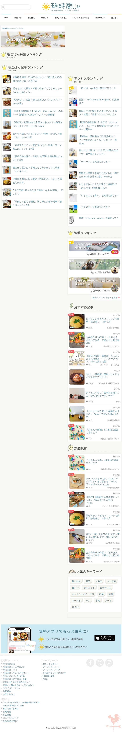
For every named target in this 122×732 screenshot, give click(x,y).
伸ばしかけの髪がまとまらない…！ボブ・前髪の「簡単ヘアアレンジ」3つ (98, 113)
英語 (88, 581)
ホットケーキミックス (83, 594)
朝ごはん (76, 581)
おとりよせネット (50, 664)
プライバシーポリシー (12, 688)
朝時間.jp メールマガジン (14, 667)
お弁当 (98, 581)
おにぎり (111, 581)
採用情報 (7, 712)
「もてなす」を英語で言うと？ (94, 207)
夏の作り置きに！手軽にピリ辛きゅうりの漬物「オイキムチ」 (36, 169)
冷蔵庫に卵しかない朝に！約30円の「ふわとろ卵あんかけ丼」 (37, 181)
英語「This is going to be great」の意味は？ (99, 101)
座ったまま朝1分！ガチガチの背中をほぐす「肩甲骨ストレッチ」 (98, 152)
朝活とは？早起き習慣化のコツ (16, 682)
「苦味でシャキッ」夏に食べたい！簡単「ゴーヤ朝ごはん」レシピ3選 (37, 147)
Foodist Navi (48, 676)
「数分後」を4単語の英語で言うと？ (97, 88)
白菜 (101, 594)
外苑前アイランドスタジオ (54, 673)
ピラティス (105, 587)
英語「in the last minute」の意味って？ (98, 218)
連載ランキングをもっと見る (104, 297)
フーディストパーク (51, 670)
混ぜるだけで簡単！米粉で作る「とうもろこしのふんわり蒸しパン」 (37, 90)
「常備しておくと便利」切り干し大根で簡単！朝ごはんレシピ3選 (37, 203)
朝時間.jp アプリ (10, 670)
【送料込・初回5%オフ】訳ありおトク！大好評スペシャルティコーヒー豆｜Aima (38, 124)
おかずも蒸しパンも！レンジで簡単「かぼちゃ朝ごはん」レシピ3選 (37, 135)
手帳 (97, 600)
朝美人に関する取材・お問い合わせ (18, 685)
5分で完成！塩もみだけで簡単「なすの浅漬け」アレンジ (38, 192)
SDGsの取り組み (10, 721)
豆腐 (111, 594)
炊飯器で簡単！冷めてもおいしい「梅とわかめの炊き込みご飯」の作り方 (34, 79)
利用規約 (7, 691)
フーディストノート (51, 667)
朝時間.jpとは (9, 664)
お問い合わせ (9, 694)
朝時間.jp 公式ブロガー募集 (15, 679)
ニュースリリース (10, 718)
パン (88, 600)
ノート (108, 600)
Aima (45, 679)
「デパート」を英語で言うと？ (94, 161)
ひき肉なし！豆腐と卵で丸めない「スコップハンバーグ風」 (37, 101)
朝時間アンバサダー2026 (14, 676)
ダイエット (89, 587)
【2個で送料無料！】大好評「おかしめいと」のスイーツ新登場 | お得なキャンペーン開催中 (38, 113)
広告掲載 (7, 715)
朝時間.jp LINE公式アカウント (16, 673)
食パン (75, 587)
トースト (76, 600)
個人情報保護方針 (10, 708)
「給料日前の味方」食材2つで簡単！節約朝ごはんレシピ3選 (38, 158)
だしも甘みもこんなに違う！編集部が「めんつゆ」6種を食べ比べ (98, 186)
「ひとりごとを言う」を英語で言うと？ (99, 195)
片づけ (75, 607)
